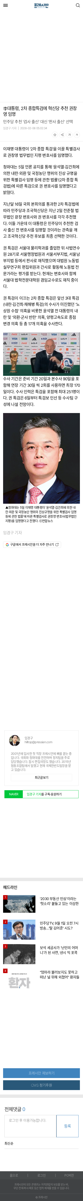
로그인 (41, 1175)
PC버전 (69, 1175)
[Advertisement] (41, 57)
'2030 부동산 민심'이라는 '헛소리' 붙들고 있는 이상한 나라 (59, 903)
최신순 (8, 1143)
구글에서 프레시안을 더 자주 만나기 (32, 544)
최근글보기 (41, 777)
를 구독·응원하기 (44, 794)
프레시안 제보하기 (42, 1073)
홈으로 (14, 1175)
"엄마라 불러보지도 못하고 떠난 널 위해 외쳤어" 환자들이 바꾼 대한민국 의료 (59, 977)
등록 (67, 1126)
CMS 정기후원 (41, 1085)
